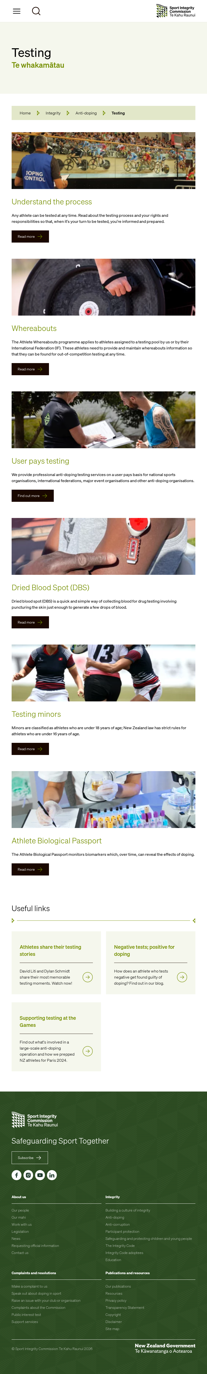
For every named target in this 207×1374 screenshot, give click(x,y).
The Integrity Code (120, 1245)
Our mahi (19, 1217)
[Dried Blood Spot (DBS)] (103, 546)
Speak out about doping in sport (36, 1293)
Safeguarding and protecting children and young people (149, 1238)
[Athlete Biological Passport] (103, 799)
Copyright (113, 1314)
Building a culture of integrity (128, 1210)
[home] (175, 11)
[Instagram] (28, 1175)
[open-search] (36, 11)
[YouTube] (40, 1175)
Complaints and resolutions (34, 1272)
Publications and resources (128, 1272)
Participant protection (122, 1231)
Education (113, 1259)
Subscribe (26, 1157)
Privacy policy (116, 1300)
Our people (20, 1210)
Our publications (118, 1286)
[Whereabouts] (103, 287)
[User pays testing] (103, 419)
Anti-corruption (118, 1224)
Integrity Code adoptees (124, 1252)
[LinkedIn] (52, 1175)
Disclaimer (114, 1321)
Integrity (53, 113)
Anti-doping (86, 113)
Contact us (20, 1252)
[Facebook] (16, 1175)
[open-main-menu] (17, 11)
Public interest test (26, 1314)
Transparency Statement (125, 1307)
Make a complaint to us (29, 1286)
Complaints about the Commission (38, 1307)
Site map (112, 1328)
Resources (114, 1293)
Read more (26, 236)
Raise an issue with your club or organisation (46, 1300)
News (16, 1238)
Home (25, 113)
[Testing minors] (103, 673)
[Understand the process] (103, 160)
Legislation (20, 1231)
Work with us (22, 1224)
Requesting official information (35, 1245)
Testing (118, 113)
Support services (25, 1321)
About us (19, 1196)
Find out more (29, 495)
